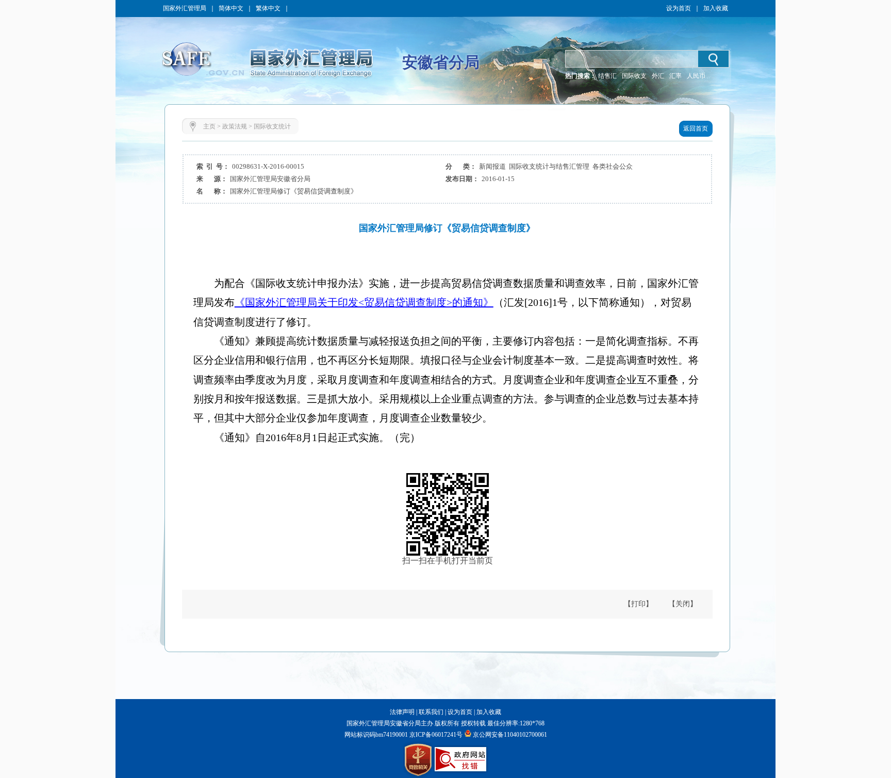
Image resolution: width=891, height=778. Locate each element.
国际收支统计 (272, 126)
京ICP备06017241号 (435, 734)
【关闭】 (682, 604)
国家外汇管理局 (184, 8)
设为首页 (678, 8)
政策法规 (234, 126)
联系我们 (431, 712)
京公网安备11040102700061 (510, 734)
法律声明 (402, 712)
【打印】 (638, 604)
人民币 (696, 75)
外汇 (658, 75)
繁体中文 (268, 8)
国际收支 (634, 75)
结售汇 (607, 75)
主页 (209, 126)
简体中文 (231, 8)
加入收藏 (715, 8)
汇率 (675, 75)
